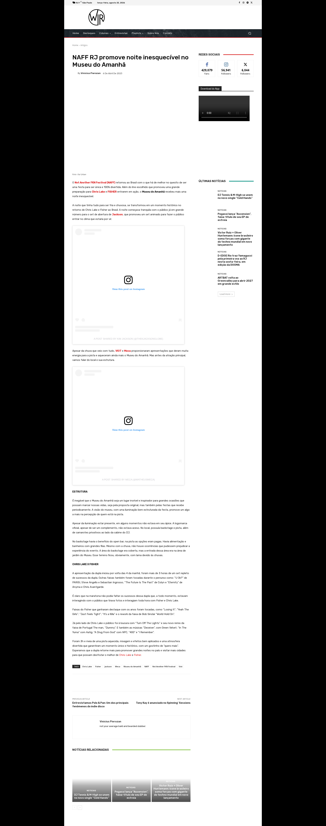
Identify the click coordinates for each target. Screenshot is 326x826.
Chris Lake (87, 666)
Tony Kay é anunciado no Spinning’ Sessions (163, 702)
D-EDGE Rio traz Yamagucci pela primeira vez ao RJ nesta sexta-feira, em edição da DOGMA (235, 260)
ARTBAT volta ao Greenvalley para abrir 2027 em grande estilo (235, 280)
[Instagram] (243, 3)
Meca (117, 666)
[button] (250, 33)
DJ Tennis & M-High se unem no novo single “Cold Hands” (91, 796)
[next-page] (80, 807)
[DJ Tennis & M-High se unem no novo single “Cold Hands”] (91, 778)
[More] (182, 85)
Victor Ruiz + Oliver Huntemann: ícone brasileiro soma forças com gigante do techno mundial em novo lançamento (171, 791)
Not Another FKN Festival (163, 666)
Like (207, 62)
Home (75, 45)
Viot (180, 666)
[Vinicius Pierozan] (75, 73)
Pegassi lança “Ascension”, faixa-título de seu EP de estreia (131, 794)
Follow (226, 62)
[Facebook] (239, 3)
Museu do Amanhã (132, 666)
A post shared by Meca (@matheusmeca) (128, 479)
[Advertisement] (191, 17)
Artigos (83, 45)
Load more (225, 294)
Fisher (98, 666)
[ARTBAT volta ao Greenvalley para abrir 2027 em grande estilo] (207, 279)
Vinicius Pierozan (91, 73)
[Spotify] (248, 3)
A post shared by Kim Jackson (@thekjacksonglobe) (128, 338)
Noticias (91, 791)
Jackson (108, 666)
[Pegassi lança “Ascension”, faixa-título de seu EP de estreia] (131, 778)
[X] (252, 3)
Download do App (210, 88)
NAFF (146, 666)
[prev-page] (74, 807)
